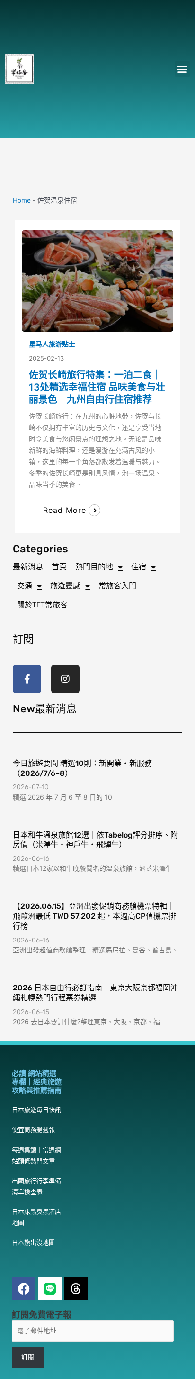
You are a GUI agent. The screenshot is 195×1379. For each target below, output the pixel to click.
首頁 (59, 566)
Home (22, 200)
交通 (24, 585)
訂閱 (28, 1357)
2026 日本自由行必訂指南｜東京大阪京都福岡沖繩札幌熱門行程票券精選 (95, 992)
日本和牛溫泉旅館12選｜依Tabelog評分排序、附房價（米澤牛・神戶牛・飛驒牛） (95, 839)
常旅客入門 (117, 585)
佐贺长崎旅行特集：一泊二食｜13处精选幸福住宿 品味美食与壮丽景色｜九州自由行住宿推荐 (97, 387)
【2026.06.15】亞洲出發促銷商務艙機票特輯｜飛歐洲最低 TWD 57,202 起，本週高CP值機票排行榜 (94, 916)
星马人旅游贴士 (52, 344)
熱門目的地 (94, 566)
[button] (182, 69)
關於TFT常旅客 (42, 604)
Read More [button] (64, 510)
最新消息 (28, 566)
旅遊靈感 (65, 585)
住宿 (138, 566)
